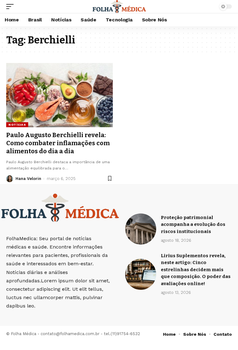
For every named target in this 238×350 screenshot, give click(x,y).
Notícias (17, 124)
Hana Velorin (28, 178)
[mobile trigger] (11, 6)
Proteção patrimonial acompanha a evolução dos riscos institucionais (193, 224)
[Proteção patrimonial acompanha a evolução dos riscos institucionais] (140, 229)
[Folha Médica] (119, 6)
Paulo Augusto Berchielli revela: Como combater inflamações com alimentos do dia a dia (58, 143)
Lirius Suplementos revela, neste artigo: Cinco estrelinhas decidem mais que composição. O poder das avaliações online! (196, 269)
